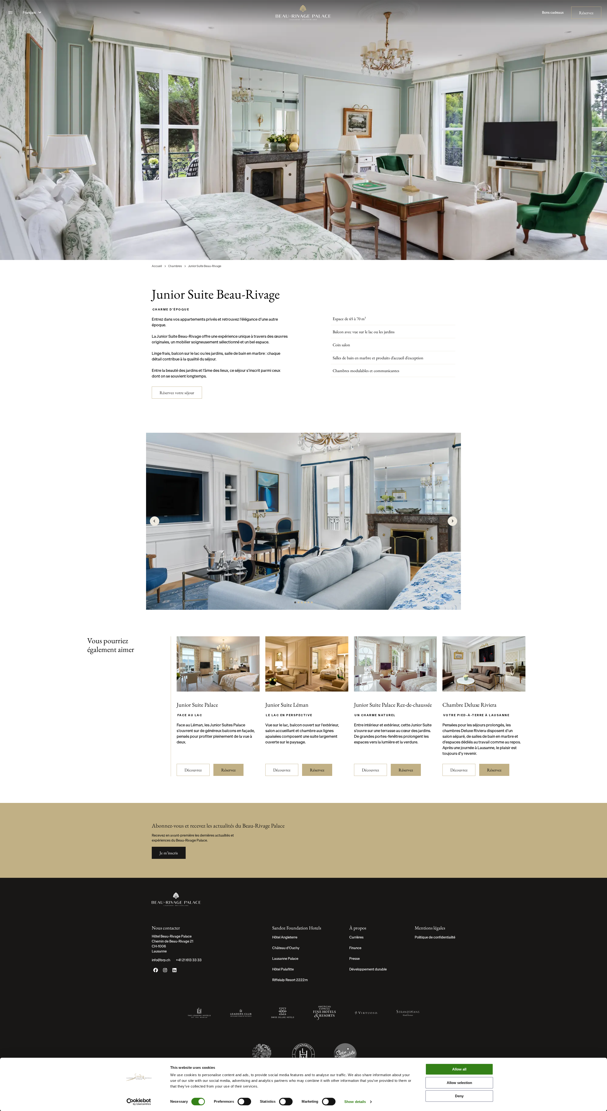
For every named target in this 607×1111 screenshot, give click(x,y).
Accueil (157, 266)
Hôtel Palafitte (283, 969)
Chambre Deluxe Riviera (469, 704)
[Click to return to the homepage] (303, 13)
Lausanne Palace (285, 958)
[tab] (295, 602)
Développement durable (368, 969)
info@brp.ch (161, 960)
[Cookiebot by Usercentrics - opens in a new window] (139, 1101)
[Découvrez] (218, 689)
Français (30, 12)
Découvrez (193, 770)
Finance (355, 948)
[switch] (244, 1101)
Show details (355, 1102)
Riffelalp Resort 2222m (290, 980)
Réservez (586, 12)
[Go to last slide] (154, 521)
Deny (459, 1096)
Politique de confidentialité (435, 937)
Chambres (175, 266)
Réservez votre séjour (177, 392)
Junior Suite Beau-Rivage (204, 266)
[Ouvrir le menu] (10, 12)
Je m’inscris (169, 853)
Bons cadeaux (553, 12)
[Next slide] (452, 521)
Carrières (356, 937)
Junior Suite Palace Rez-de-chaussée (393, 704)
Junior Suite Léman (286, 704)
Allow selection (459, 1083)
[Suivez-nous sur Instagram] (165, 971)
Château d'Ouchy (285, 948)
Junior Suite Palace (197, 704)
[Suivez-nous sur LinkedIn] (174, 971)
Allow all (459, 1069)
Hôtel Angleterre (284, 937)
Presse (354, 958)
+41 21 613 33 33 (189, 960)
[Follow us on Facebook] (155, 971)
